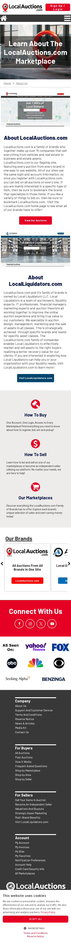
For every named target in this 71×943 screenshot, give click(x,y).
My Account (22, 842)
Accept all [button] (35, 919)
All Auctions (22, 753)
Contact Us (22, 732)
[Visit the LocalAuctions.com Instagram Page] (30, 623)
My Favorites (23, 855)
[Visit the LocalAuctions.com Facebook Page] (19, 623)
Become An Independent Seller (33, 804)
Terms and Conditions (35, 933)
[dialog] (35, 916)
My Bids (19, 851)
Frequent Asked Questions (31, 766)
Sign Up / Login (57, 7)
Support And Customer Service (34, 710)
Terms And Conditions (28, 714)
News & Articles (25, 723)
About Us (21, 83)
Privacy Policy (48, 912)
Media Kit (20, 727)
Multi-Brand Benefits (27, 817)
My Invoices (22, 847)
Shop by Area (23, 774)
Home (7, 83)
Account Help (23, 864)
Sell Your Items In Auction (30, 800)
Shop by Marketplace (27, 770)
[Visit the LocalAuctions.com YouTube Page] (51, 623)
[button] (35, 927)
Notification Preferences (30, 860)
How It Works (23, 761)
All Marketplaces (25, 873)
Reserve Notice (24, 719)
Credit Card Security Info (29, 869)
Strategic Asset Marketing (31, 813)
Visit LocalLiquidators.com (31, 822)
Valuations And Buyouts (29, 808)
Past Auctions (24, 757)
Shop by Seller (23, 779)
